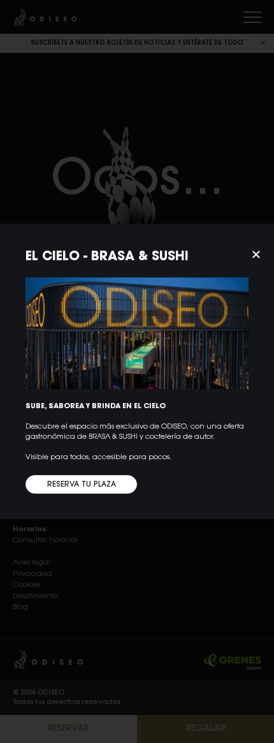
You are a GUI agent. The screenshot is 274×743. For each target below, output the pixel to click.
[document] (137, 371)
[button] (256, 254)
